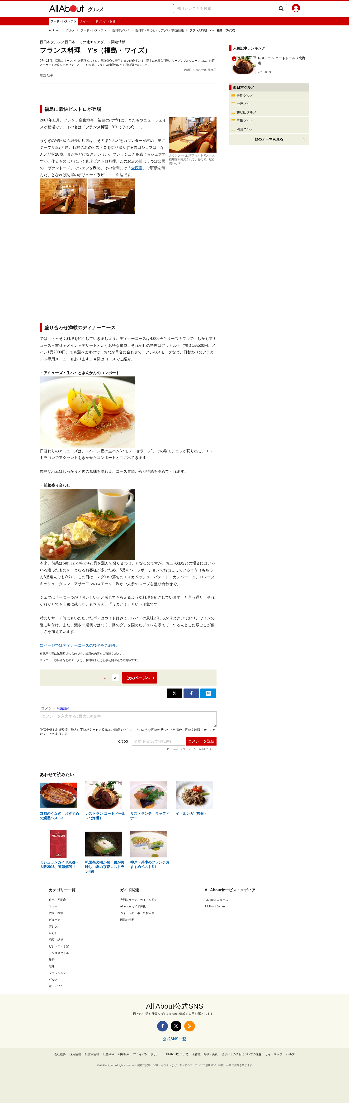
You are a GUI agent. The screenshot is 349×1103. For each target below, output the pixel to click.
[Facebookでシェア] (191, 693)
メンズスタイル (59, 953)
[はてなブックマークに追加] (208, 693)
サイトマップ (273, 1054)
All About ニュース (216, 899)
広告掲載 (108, 1054)
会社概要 (60, 1054)
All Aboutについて (176, 1054)
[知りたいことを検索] (281, 8)
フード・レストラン (63, 21)
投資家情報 (92, 1054)
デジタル (54, 926)
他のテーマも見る (269, 139)
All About (54, 30)
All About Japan (215, 906)
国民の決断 (127, 919)
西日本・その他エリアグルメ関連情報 (159, 30)
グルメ (96, 9)
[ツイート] (174, 693)
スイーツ (86, 21)
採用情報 (75, 1054)
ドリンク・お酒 (105, 21)
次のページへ (138, 678)
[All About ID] (296, 9)
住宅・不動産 (57, 899)
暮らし (53, 933)
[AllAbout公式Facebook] (162, 1026)
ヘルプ (290, 1054)
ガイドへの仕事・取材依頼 (137, 913)
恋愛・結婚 (56, 939)
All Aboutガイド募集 (133, 906)
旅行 (52, 959)
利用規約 (123, 1054)
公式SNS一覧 (174, 1039)
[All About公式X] (176, 1026)
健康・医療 (56, 913)
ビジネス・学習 (59, 946)
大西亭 (136, 168)
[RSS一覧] (189, 1026)
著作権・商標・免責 (205, 1054)
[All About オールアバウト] (66, 9)
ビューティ (56, 919)
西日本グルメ (120, 30)
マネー (53, 906)
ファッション (57, 973)
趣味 (52, 966)
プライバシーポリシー (147, 1054)
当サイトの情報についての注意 (241, 1054)
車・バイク (56, 986)
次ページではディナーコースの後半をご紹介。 (80, 645)
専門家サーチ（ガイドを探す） (140, 899)
